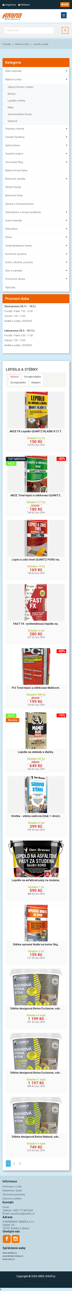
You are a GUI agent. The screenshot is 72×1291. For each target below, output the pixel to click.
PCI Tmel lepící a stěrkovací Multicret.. (36, 687)
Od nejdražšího (18, 382)
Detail (6, 1207)
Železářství (11, 228)
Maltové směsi (22, 44)
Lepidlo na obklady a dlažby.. (36, 752)
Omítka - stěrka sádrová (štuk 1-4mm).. (36, 816)
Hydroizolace (12, 145)
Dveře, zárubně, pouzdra (19, 262)
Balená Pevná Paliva (16, 170)
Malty (11, 107)
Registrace (10, 4)
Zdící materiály (13, 71)
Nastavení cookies (36, 1281)
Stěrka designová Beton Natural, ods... (36, 1136)
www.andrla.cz (10, 1253)
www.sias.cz (9, 1259)
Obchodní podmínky (14, 1194)
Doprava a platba (12, 1198)
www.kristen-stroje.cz (13, 1256)
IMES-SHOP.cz (46, 1276)
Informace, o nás (12, 1186)
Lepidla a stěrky (40, 44)
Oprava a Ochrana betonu (19, 203)
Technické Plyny (14, 162)
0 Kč (66, 4)
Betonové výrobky (15, 178)
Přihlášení (25, 4)
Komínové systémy (16, 253)
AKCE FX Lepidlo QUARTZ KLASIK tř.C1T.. (36, 431)
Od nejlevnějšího (32, 376)
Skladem (36, 382)
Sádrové (12, 121)
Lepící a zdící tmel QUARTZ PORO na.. (36, 559)
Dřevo (8, 237)
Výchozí (14, 376)
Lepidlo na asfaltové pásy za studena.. (36, 880)
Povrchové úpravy (15, 278)
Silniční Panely (13, 187)
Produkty (7, 44)
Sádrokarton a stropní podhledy (23, 212)
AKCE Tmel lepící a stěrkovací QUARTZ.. (36, 495)
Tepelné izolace (14, 153)
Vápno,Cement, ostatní (20, 86)
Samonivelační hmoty (20, 114)
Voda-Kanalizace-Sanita (18, 245)
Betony (12, 93)
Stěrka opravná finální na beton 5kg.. (36, 944)
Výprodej (10, 287)
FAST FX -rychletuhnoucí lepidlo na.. (36, 623)
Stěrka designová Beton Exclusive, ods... (36, 1008)
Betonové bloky (14, 195)
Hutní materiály (13, 220)
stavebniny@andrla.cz (22, 1213)
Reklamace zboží (12, 1190)
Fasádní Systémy (14, 137)
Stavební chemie (14, 128)
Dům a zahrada (13, 270)
